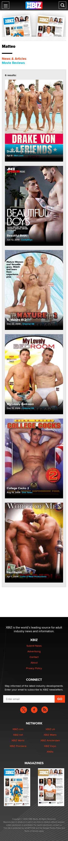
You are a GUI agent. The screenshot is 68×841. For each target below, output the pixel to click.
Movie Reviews (13, 62)
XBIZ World (18, 740)
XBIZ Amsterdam (50, 740)
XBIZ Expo (50, 746)
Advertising (34, 651)
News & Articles (14, 58)
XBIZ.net (18, 735)
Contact (34, 657)
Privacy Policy (34, 668)
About (34, 662)
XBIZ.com (17, 729)
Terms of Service (31, 831)
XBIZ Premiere (18, 746)
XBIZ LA (50, 729)
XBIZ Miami (50, 735)
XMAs (50, 751)
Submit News (34, 646)
